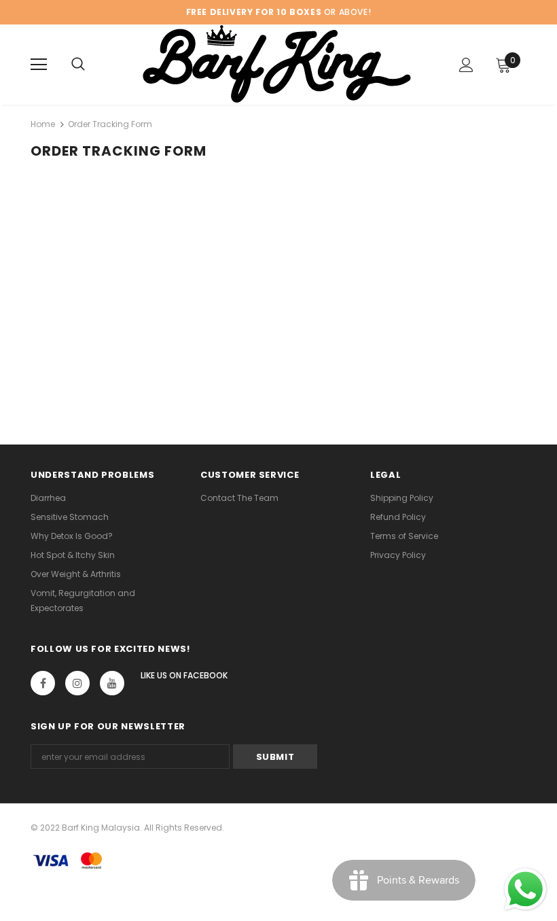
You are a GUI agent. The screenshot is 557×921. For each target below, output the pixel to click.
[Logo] (277, 64)
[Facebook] (43, 683)
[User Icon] (466, 65)
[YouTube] (112, 683)
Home (43, 124)
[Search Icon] (78, 64)
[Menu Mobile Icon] (39, 64)
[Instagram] (77, 683)
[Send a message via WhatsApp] (525, 889)
